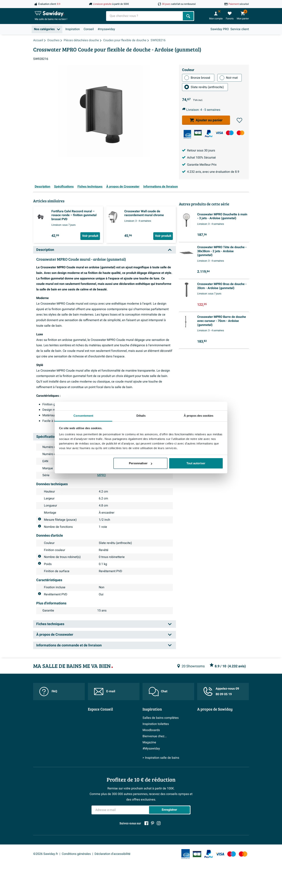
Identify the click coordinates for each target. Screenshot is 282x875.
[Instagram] (158, 823)
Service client (239, 29)
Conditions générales (76, 854)
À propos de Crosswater (122, 186)
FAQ (54, 691)
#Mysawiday (151, 748)
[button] (239, 120)
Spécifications (64, 186)
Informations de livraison (160, 186)
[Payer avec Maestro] (229, 133)
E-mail (110, 691)
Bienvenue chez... (155, 736)
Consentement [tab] (83, 415)
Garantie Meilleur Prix (202, 164)
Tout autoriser (195, 463)
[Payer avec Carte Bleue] (198, 133)
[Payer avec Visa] (219, 133)
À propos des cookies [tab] (198, 415)
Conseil (89, 29)
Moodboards (151, 730)
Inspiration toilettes (156, 724)
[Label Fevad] (187, 134)
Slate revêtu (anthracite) (207, 87)
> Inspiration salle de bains (161, 757)
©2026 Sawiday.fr (45, 854)
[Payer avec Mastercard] (240, 133)
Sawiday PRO (219, 29)
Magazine (149, 742)
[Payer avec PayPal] (208, 133)
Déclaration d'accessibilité (112, 854)
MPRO (101, 475)
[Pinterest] (152, 823)
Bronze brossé (200, 77)
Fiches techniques (90, 186)
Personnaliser (138, 463)
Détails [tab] (141, 415)
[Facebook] (146, 823)
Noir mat (232, 77)
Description (42, 186)
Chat (164, 691)
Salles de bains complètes (161, 718)
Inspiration (72, 29)
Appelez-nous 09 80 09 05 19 (227, 691)
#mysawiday (106, 29)
